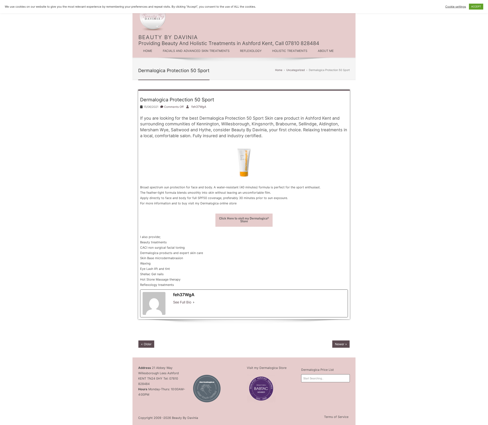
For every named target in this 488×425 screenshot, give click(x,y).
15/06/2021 (151, 107)
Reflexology (251, 51)
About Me (326, 51)
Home (147, 51)
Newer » (341, 344)
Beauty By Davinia (168, 37)
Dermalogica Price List (317, 370)
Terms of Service (336, 417)
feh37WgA (198, 107)
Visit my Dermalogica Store (267, 368)
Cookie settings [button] (455, 6)
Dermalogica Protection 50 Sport (177, 99)
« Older (146, 344)
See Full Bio (182, 302)
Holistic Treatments (289, 51)
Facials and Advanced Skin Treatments (196, 51)
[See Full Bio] (193, 302)
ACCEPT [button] (476, 6)
